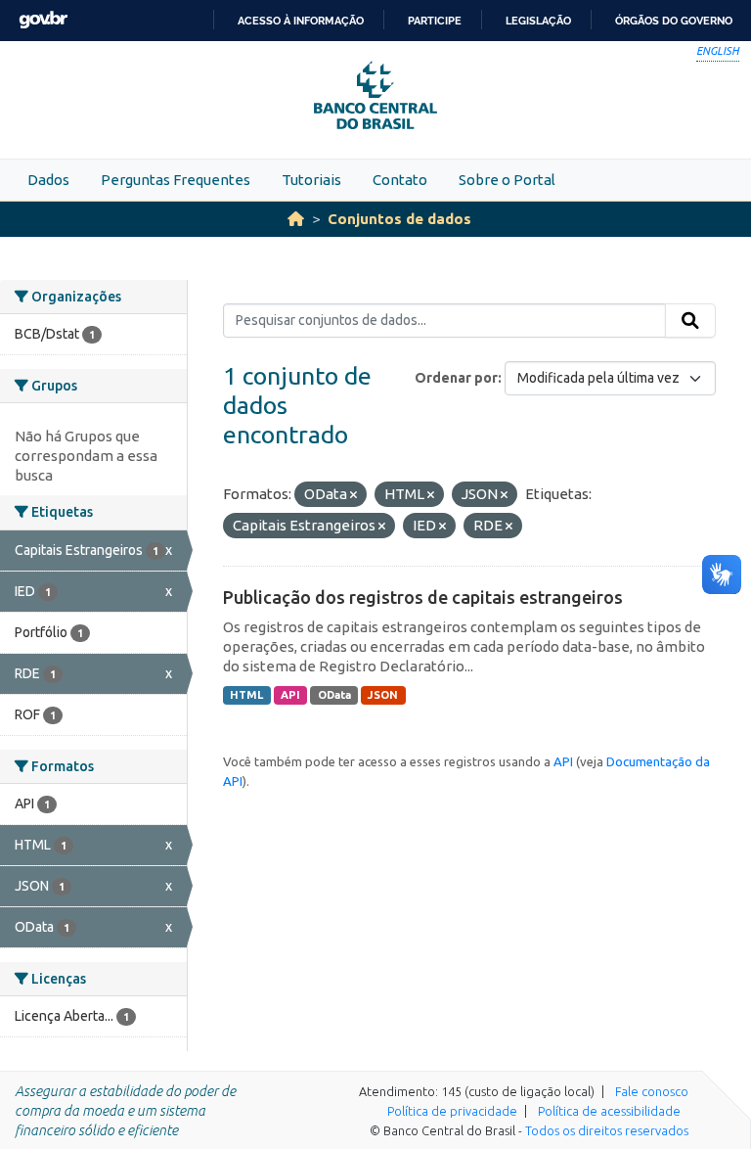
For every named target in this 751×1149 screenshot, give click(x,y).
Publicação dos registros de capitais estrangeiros (423, 597)
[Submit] (690, 321)
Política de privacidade (452, 1111)
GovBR (43, 20)
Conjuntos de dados (399, 218)
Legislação (538, 20)
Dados (48, 179)
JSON (383, 695)
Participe (435, 20)
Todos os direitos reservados (606, 1130)
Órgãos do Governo (673, 20)
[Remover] (353, 495)
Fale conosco (651, 1091)
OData (334, 695)
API (290, 695)
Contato (400, 179)
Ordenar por (456, 378)
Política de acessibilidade (609, 1111)
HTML (246, 695)
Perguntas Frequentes (175, 179)
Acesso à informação (301, 20)
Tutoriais (311, 179)
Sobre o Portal (507, 179)
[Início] (295, 218)
